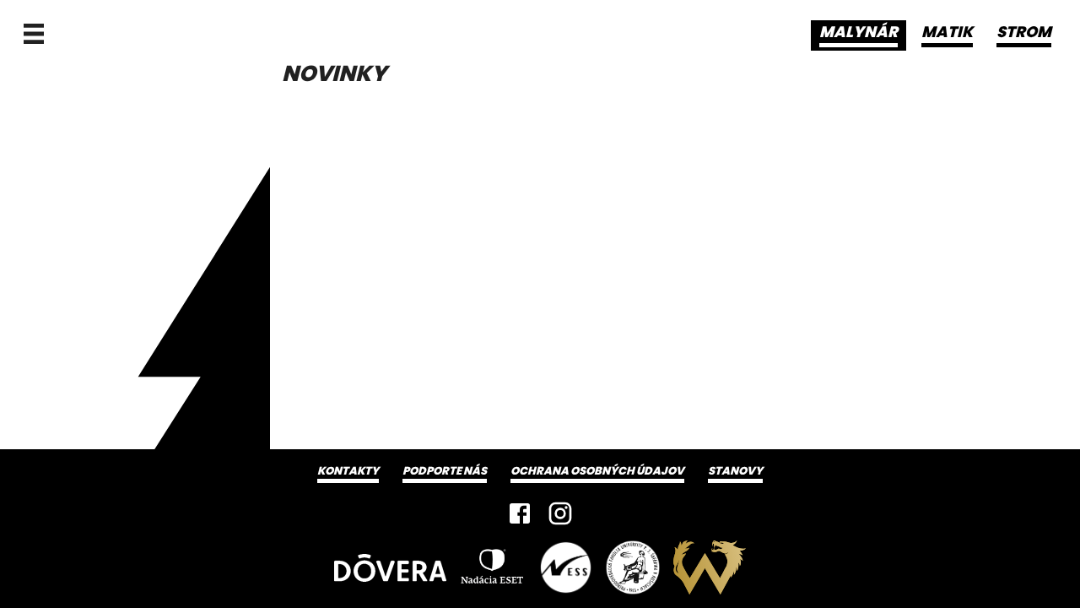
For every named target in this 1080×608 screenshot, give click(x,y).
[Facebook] (519, 513)
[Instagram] (560, 513)
